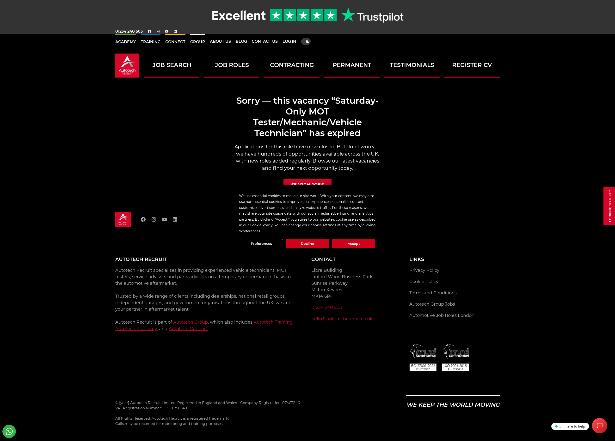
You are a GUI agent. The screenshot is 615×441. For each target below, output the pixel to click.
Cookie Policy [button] (261, 225)
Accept (354, 244)
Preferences (261, 244)
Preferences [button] (250, 231)
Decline (307, 244)
